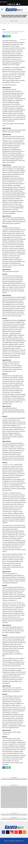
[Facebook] (3, 832)
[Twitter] (10, 4)
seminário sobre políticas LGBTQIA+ (11, 602)
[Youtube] (17, 4)
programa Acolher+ (9, 464)
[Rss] (19, 4)
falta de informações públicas (16, 140)
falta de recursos (7, 73)
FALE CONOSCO (3, 2)
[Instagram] (12, 4)
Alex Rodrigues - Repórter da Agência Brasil (14, 31)
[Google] (15, 4)
